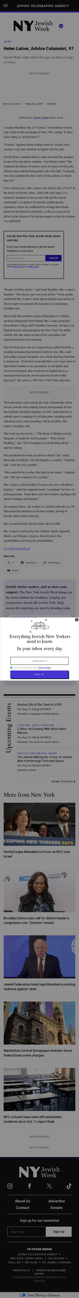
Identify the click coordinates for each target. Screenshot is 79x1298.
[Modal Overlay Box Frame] (39, 649)
